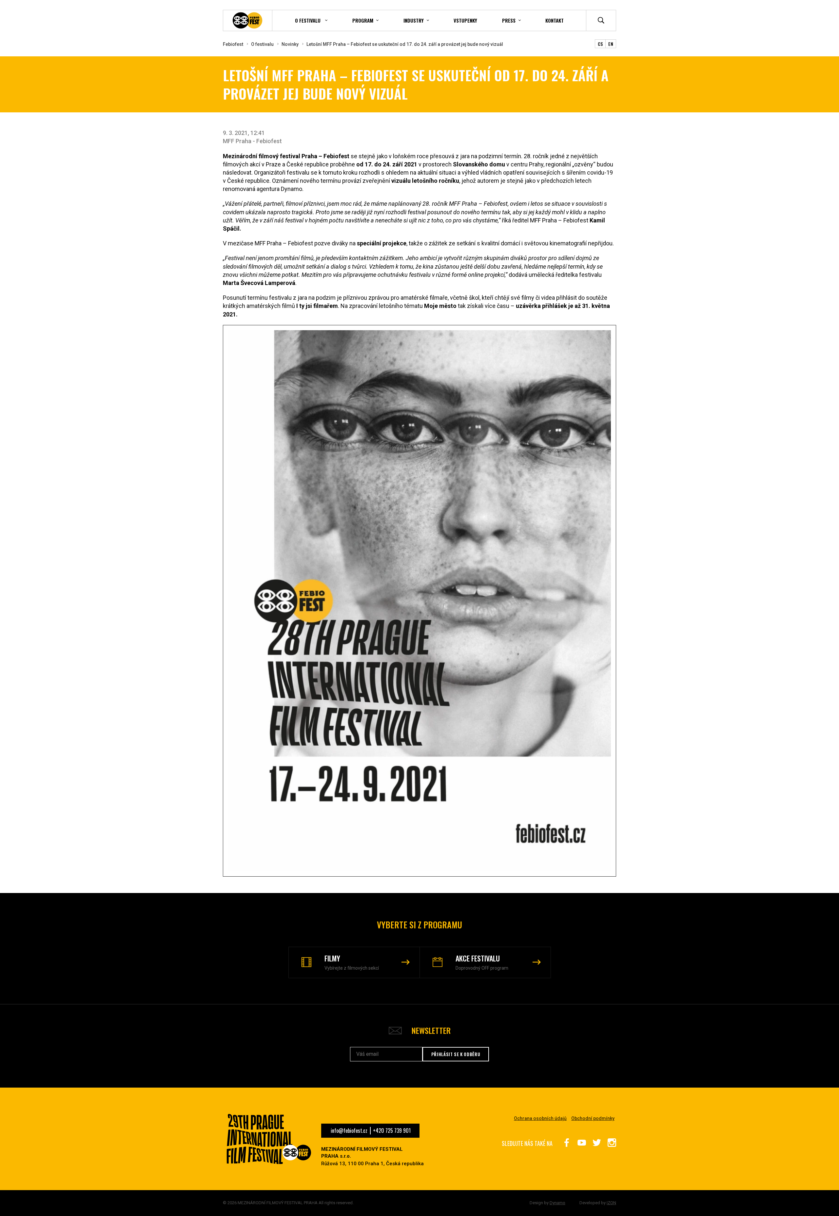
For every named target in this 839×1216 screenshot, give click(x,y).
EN (610, 43)
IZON (611, 1202)
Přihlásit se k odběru (455, 1054)
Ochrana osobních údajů (540, 1118)
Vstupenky (465, 20)
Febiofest (233, 44)
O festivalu (262, 44)
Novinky (290, 44)
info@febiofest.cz (349, 1130)
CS (600, 43)
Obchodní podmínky (593, 1118)
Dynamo (557, 1202)
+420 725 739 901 (392, 1130)
